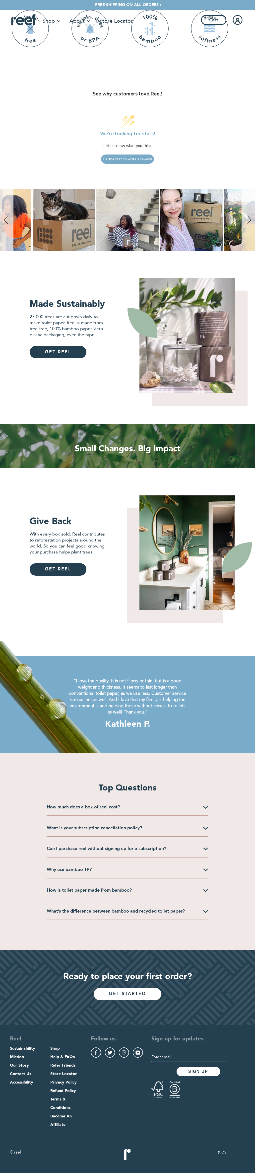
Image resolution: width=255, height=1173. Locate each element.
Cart (213, 20)
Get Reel (58, 352)
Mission (17, 1057)
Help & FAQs (62, 1057)
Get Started (127, 994)
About (77, 21)
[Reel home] (23, 20)
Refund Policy (63, 1091)
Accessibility (21, 1083)
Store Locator (116, 21)
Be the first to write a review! (127, 159)
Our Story (19, 1066)
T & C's (220, 1152)
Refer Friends (62, 1066)
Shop (48, 21)
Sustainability (22, 1049)
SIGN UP (198, 1071)
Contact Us (20, 1074)
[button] (6, 220)
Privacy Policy (63, 1083)
